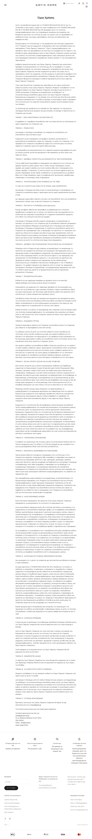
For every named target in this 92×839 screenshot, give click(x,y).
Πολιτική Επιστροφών (12, 803)
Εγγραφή (11, 788)
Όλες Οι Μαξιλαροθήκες (78, 803)
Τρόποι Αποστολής (11, 799)
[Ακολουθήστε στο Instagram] (10, 819)
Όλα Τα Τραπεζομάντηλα (79, 810)
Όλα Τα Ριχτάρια (76, 799)
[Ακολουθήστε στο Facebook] (5, 819)
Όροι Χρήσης (8, 812)
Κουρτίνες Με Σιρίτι (77, 806)
